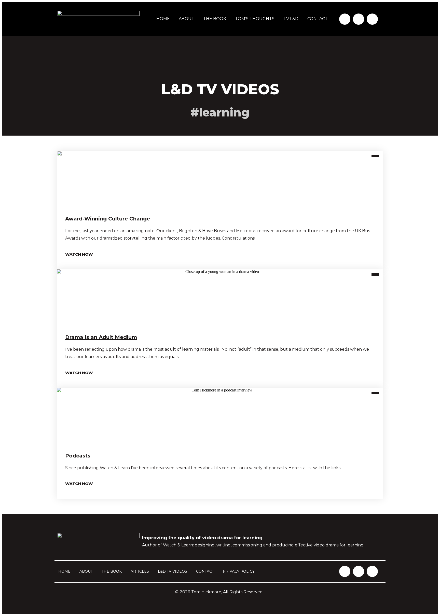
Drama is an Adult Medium (101, 337)
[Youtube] (372, 19)
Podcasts (77, 456)
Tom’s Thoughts (254, 18)
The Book (214, 18)
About (186, 18)
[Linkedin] (344, 19)
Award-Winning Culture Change (107, 219)
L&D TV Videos (172, 571)
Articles (140, 571)
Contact (317, 18)
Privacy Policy (239, 571)
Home (163, 18)
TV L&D (290, 18)
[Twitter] (358, 19)
